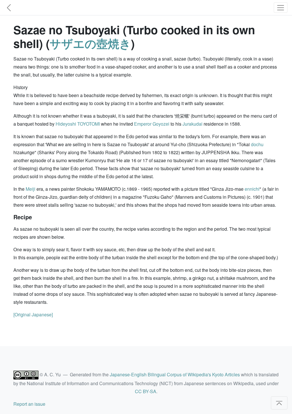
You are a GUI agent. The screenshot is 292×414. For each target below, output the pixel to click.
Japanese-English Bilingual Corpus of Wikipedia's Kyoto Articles (175, 374)
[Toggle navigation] (280, 7)
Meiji (30, 189)
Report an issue (29, 404)
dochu (257, 144)
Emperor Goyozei (151, 123)
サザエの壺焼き (90, 43)
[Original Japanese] (33, 314)
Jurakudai (192, 123)
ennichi (252, 189)
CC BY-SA (145, 391)
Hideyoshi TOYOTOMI (78, 123)
